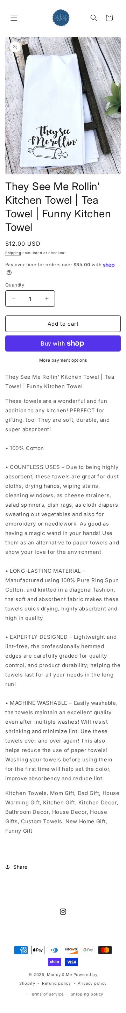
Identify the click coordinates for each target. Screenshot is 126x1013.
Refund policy (56, 983)
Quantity (14, 285)
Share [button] (20, 867)
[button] (14, 18)
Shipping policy (87, 994)
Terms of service (47, 994)
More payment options (63, 360)
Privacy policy (92, 983)
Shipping (13, 253)
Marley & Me (59, 974)
